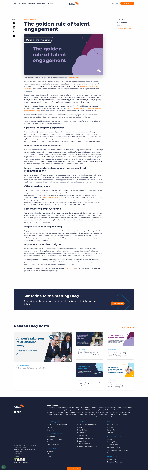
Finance (49, 456)
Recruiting (50, 451)
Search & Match (82, 430)
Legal (15, 454)
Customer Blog (112, 444)
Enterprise (50, 430)
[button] (117, 3)
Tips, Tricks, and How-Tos (124, 28)
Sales (48, 454)
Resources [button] (31, 3)
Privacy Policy (18, 453)
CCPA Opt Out (18, 451)
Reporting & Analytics (84, 438)
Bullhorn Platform (83, 444)
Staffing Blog (33, 19)
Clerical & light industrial (55, 439)
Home (26, 19)
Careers (110, 433)
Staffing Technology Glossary (117, 450)
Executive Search (53, 444)
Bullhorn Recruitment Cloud (87, 446)
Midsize (49, 427)
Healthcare (51, 442)
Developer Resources (114, 462)
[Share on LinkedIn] (14, 27)
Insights (110, 439)
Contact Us (111, 430)
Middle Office (82, 435)
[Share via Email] (14, 36)
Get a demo (127, 3)
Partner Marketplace (114, 453)
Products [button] (17, 3)
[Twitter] (15, 412)
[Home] (74, 4)
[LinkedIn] (20, 412)
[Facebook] (18, 412)
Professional (51, 436)
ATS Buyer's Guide (113, 447)
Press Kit (110, 427)
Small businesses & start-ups (57, 424)
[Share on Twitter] (14, 32)
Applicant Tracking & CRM (86, 424)
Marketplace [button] (41, 3)
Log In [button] (112, 3)
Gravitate (25, 462)
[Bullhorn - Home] (19, 406)
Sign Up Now (118, 303)
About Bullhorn (112, 424)
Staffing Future (73, 78)
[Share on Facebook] (14, 23)
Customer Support (114, 459)
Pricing (24, 3)
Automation (81, 433)
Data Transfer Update (20, 447)
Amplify (80, 427)
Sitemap (16, 456)
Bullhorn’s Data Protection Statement (24, 449)
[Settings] (3, 467)
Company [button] (50, 3)
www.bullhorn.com (96, 417)
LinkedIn (122, 417)
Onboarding (81, 441)
